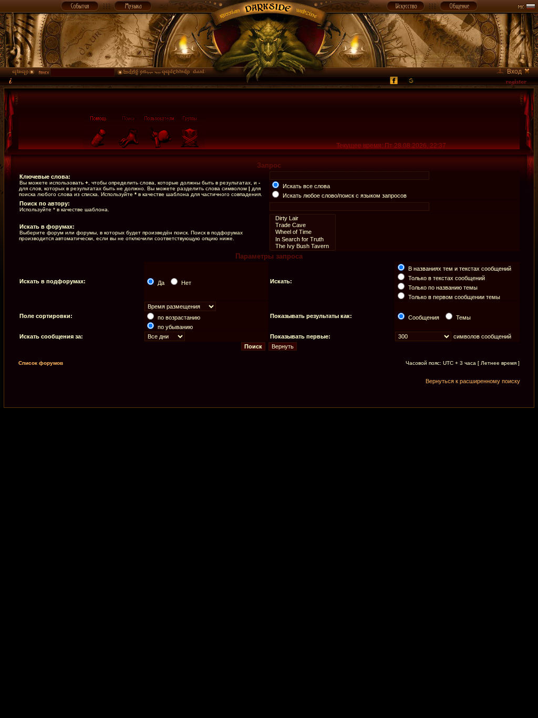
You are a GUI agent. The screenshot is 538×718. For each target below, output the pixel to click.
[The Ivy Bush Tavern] (303, 246)
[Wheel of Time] (303, 232)
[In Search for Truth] (303, 239)
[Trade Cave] (303, 225)
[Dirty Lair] (303, 218)
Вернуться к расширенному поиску (473, 381)
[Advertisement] (269, 431)
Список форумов (40, 363)
